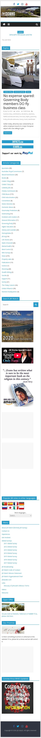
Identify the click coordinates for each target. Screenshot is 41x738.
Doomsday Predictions (9, 210)
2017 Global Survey (10, 563)
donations (25, 114)
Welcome (5, 593)
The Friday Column (8, 285)
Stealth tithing (6, 272)
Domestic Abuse (7, 207)
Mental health (6, 246)
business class (7, 114)
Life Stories (5, 240)
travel (25, 119)
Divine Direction (7, 204)
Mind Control (6, 249)
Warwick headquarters (9, 292)
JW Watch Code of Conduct (11, 570)
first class (22, 116)
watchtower (31, 119)
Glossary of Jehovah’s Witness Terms (16, 586)
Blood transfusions (8, 175)
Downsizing (6, 214)
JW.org (4, 236)
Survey (4, 282)
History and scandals (9, 230)
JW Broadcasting (7, 567)
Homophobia (6, 233)
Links (3, 583)
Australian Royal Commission (12, 171)
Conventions (6, 201)
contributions (17, 114)
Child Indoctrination (8, 197)
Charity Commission (8, 191)
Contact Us (5, 531)
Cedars (18, 111)
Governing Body (19, 92)
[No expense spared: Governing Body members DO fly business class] (20, 53)
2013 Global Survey (10, 550)
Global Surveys (7, 541)
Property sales (7, 259)
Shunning (5, 269)
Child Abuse (6, 194)
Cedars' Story (6, 184)
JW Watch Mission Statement (12, 573)
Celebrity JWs (6, 188)
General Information (9, 220)
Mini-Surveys (6, 253)
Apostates (5, 168)
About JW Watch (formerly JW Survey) (14, 528)
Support (4, 279)
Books (4, 178)
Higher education (7, 227)
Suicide (4, 275)
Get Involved (6, 537)
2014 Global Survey (10, 553)
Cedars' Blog (8, 92)
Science (4, 266)
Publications (6, 262)
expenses (31, 114)
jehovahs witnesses (13, 119)
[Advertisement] (17, 425)
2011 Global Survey (10, 543)
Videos (4, 589)
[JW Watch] (20, 7)
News (28, 92)
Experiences (6, 534)
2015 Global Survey (10, 556)
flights (27, 116)
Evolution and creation (9, 217)
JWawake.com (6, 580)
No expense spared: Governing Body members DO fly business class (18, 101)
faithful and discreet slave (11, 116)
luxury (21, 119)
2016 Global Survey (10, 560)
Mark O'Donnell (7, 243)
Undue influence (7, 288)
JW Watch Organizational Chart (12, 576)
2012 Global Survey (10, 547)
